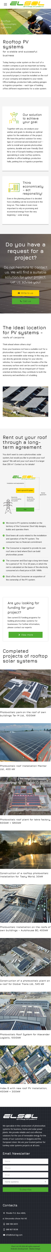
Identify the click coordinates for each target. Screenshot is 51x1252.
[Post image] (25, 688)
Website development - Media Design (25, 1249)
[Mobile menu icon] (5, 4)
